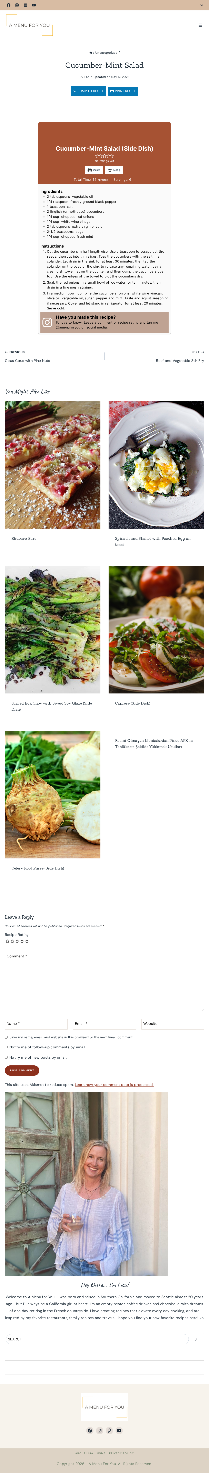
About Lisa (84, 1453)
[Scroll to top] (199, 1457)
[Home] (90, 53)
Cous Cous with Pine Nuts (27, 356)
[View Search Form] (201, 5)
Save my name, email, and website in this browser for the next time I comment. (71, 1037)
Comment (17, 956)
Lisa (86, 77)
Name (13, 1024)
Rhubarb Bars (23, 538)
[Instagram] (17, 5)
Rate (116, 170)
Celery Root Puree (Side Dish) (37, 868)
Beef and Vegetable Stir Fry (180, 356)
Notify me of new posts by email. (38, 1057)
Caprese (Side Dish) (132, 703)
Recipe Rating (17, 934)
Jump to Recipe (90, 91)
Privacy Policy (121, 1453)
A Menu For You (102, 1463)
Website (150, 1024)
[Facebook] (8, 5)
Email (81, 1024)
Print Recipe (125, 91)
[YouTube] (34, 5)
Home (101, 1453)
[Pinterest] (25, 5)
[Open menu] (200, 25)
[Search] (197, 1339)
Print (96, 170)
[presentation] (52, 465)
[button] (97, 156)
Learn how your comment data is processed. (114, 1084)
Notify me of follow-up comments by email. (47, 1047)
